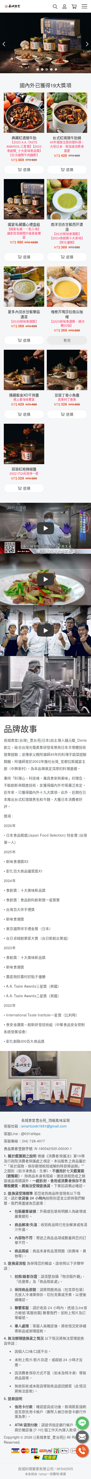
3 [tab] (45, 69)
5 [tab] (54, 69)
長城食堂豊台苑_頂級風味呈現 (45, 1120)
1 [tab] (36, 69)
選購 (26, 125)
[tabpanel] (45, 43)
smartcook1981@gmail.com (44, 1126)
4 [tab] (50, 69)
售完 (67, 299)
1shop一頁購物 (48, 1474)
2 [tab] (40, 69)
